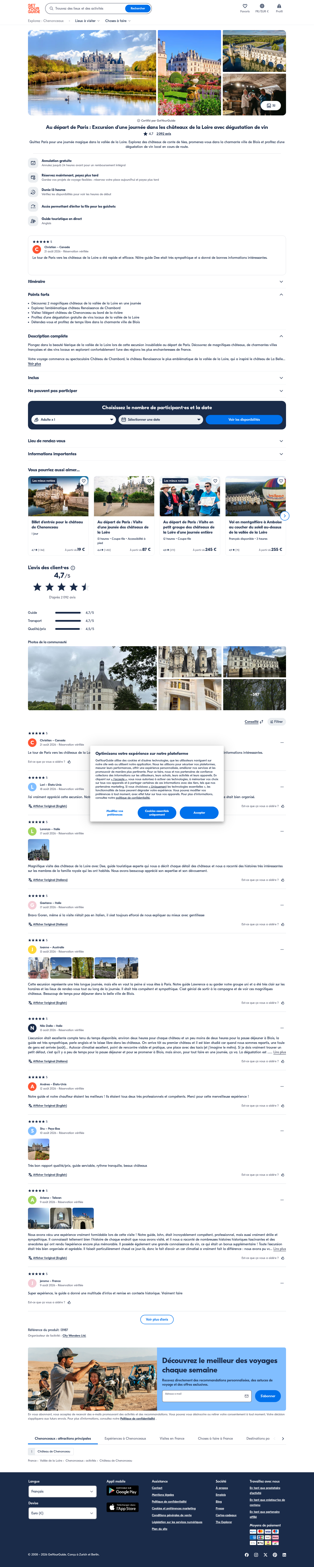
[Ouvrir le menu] (282, 743)
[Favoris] (245, 6)
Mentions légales (163, 1495)
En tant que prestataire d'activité (265, 1490)
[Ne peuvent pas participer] (281, 391)
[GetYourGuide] (34, 8)
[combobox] (85, 8)
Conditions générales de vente (172, 1515)
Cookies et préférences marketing (174, 1508)
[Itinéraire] (281, 281)
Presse (220, 1508)
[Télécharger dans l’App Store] (123, 1508)
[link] (58, 516)
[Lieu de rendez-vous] (281, 441)
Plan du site (159, 1529)
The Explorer (224, 1522)
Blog (219, 1501)
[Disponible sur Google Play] (123, 1491)
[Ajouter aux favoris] (84, 481)
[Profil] (279, 6)
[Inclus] (281, 378)
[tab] (63, 1438)
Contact (157, 1488)
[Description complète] (281, 336)
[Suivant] (284, 516)
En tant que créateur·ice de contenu (267, 1502)
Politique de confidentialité (137, 1418)
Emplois (221, 1495)
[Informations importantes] (281, 454)
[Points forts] (281, 294)
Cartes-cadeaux (226, 1515)
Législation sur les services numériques (177, 1522)
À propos (222, 1488)
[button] (157, 133)
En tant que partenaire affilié (265, 1514)
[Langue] (262, 6)
